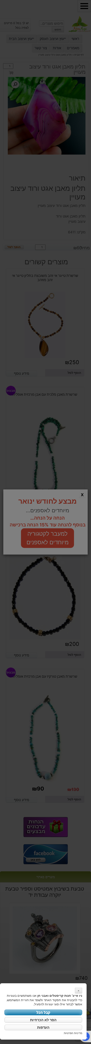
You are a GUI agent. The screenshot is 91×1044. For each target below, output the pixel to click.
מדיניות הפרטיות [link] (73, 1033)
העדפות (43, 1027)
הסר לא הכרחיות (43, 1020)
